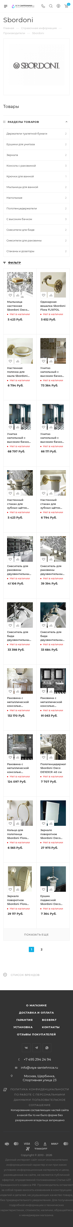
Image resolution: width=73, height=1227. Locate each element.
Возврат (49, 1019)
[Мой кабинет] (58, 6)
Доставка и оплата (36, 1012)
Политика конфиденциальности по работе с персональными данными (39, 1094)
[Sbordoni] (36, 64)
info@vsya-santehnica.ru (39, 1067)
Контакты (51, 1027)
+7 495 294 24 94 (37, 1059)
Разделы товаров (23, 121)
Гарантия (24, 1019)
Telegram (36, 1047)
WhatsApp (47, 1047)
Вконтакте (26, 1047)
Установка (23, 1027)
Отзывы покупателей (36, 1034)
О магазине (36, 1005)
